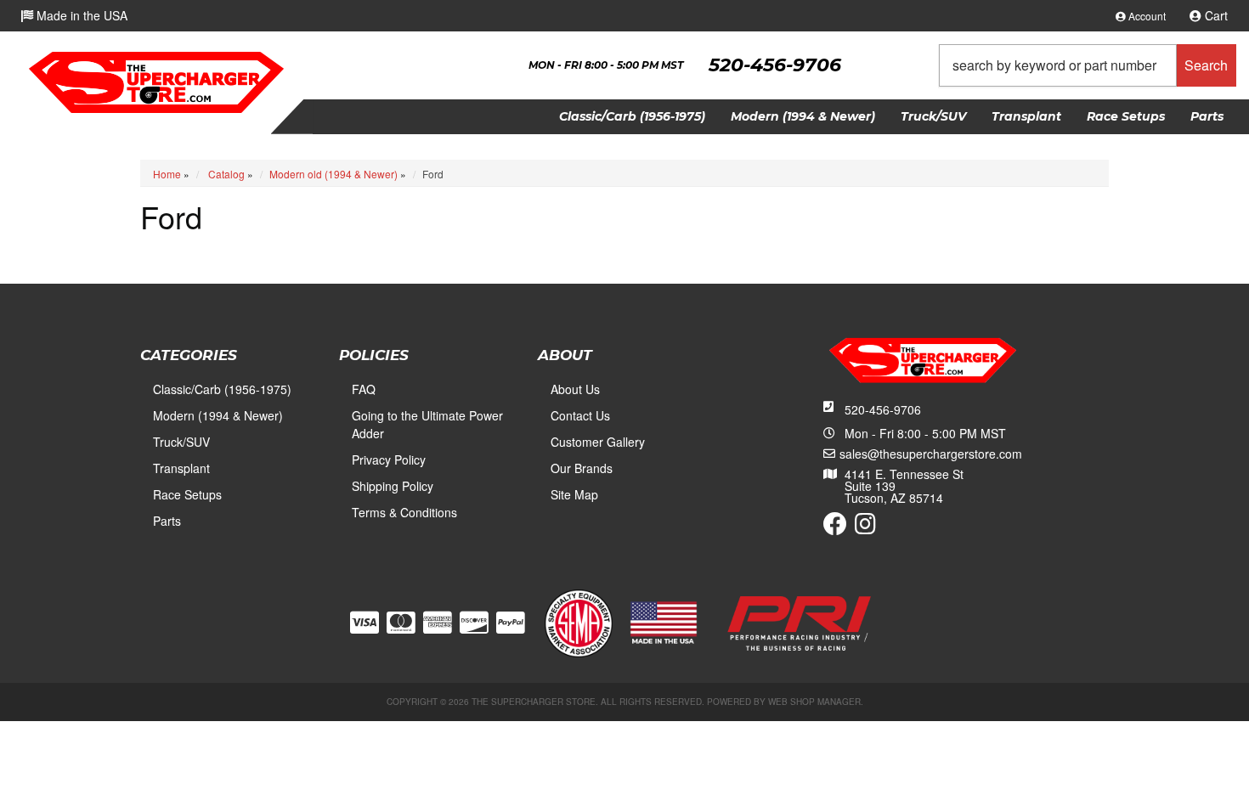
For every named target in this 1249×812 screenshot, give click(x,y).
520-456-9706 (883, 409)
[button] (1087, 65)
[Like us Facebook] (835, 527)
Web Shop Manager (814, 702)
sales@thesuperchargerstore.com (930, 454)
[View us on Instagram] (865, 527)
